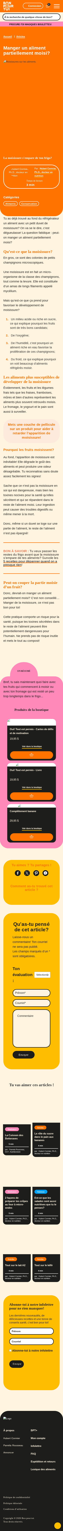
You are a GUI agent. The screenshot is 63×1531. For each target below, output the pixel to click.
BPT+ (34, 1430)
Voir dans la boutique (32, 746)
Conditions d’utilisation (15, 1509)
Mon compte (38, 1438)
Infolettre (36, 1446)
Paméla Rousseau (13, 1445)
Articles (20, 36)
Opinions (41, 1192)
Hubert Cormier (11, 1438)
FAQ (33, 1453)
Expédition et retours (43, 1461)
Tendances (12, 1129)
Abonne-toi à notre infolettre (32, 1350)
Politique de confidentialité (16, 1497)
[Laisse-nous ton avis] (57, 1525)
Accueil (7, 36)
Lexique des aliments (43, 1469)
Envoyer (24, 1054)
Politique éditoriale (12, 1503)
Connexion (34, 5)
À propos (8, 1430)
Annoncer (8, 1452)
